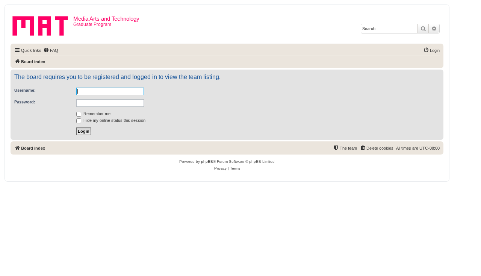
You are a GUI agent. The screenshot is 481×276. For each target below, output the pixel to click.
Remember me (96, 113)
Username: (25, 90)
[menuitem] (50, 50)
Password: (24, 102)
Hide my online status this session (113, 120)
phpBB (207, 161)
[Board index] (42, 24)
